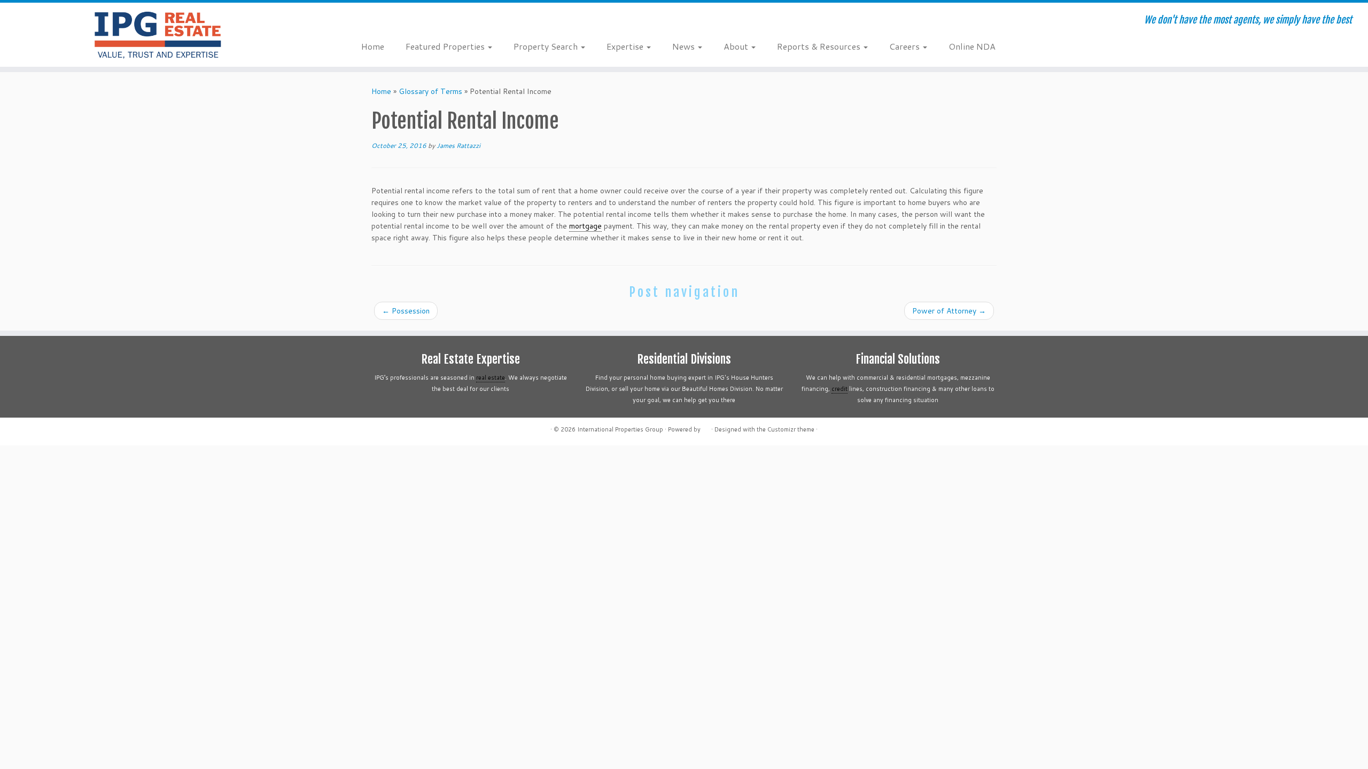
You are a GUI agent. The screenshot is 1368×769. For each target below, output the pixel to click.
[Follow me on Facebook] (397, 21)
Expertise (626, 46)
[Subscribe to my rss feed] (368, 21)
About (737, 46)
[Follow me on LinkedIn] (426, 21)
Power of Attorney (949, 310)
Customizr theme (790, 429)
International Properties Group (620, 429)
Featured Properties (446, 46)
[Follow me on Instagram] (412, 21)
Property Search (547, 46)
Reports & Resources (819, 46)
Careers (905, 46)
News (684, 46)
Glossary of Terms (430, 91)
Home (372, 46)
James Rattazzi (458, 145)
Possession (406, 310)
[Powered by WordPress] (706, 427)
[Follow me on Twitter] (383, 21)
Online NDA (972, 46)
